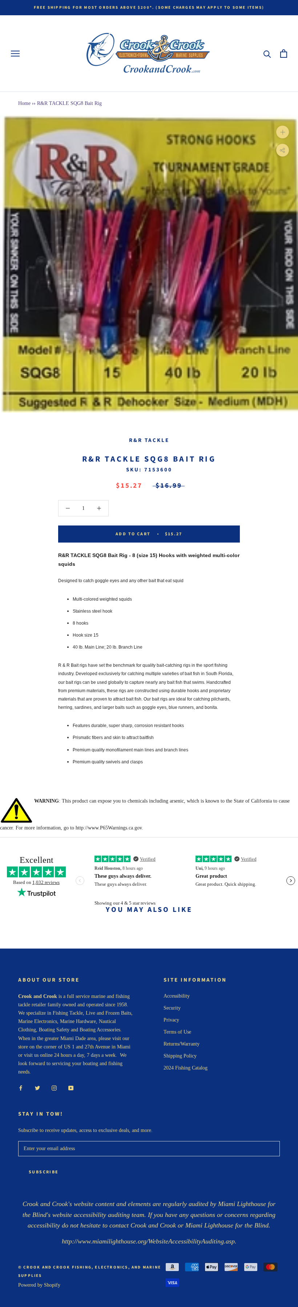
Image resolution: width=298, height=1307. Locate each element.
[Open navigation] (15, 53)
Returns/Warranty (182, 1044)
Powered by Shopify (39, 1285)
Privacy (171, 1020)
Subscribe (44, 1172)
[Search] (267, 53)
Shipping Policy (180, 1056)
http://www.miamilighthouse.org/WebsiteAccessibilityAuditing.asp (148, 1241)
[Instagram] (54, 1087)
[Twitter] (37, 1087)
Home (24, 103)
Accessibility (177, 996)
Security (172, 1008)
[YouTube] (70, 1087)
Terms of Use (177, 1032)
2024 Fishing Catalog (186, 1068)
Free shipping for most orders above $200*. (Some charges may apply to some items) (149, 7)
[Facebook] (20, 1087)
